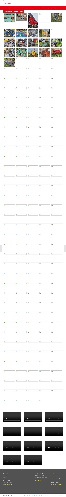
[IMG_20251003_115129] (45, 277)
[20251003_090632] (45, 131)
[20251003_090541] (21, 131)
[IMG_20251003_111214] (45, 258)
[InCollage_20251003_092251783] (21, 404)
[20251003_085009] (21, 72)
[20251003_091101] (45, 150)
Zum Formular (38, 480)
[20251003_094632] (21, 384)
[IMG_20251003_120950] (33, 287)
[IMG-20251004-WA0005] (57, 326)
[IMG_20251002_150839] (57, 170)
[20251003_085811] (21, 111)
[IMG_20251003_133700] (33, 316)
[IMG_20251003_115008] (21, 277)
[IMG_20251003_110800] (45, 248)
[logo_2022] (7, 3)
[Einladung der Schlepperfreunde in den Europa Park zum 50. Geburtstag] (65, 248)
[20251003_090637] (57, 131)
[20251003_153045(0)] (9, 394)
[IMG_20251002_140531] (21, 170)
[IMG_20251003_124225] (57, 297)
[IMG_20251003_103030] (21, 218)
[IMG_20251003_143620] (33, 336)
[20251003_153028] (9, 384)
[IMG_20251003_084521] (9, 189)
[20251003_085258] (9, 82)
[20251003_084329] (9, 43)
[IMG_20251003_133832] (57, 316)
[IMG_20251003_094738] (45, 199)
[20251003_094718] (21, 394)
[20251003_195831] (45, 404)
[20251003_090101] (21, 121)
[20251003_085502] (9, 101)
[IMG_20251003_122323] (57, 287)
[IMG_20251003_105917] (57, 238)
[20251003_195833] (33, 404)
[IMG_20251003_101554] (57, 199)
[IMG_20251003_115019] (33, 277)
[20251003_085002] (9, 72)
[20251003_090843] (45, 140)
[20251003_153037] (45, 365)
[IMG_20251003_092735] (21, 189)
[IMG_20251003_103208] (9, 228)
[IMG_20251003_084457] (57, 179)
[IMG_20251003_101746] (33, 209)
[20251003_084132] (45, 18)
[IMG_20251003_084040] (9, 179)
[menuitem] (4, 8)
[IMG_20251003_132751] (33, 306)
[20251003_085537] (21, 101)
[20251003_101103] (33, 384)
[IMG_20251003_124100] (9, 297)
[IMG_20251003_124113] (21, 297)
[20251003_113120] (33, 394)
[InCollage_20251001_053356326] (57, 394)
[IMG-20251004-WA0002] (33, 326)
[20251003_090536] (9, 131)
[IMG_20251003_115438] (57, 277)
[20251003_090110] (33, 121)
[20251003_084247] (33, 33)
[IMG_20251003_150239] (9, 345)
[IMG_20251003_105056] (45, 228)
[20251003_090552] (33, 131)
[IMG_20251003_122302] (45, 287)
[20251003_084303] (45, 33)
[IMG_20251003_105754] (45, 238)
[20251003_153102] (57, 384)
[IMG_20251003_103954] (21, 228)
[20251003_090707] (21, 140)
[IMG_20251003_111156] (33, 258)
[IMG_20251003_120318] (9, 287)
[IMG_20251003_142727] (9, 326)
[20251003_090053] (9, 121)
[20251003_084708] (57, 53)
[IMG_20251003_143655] (45, 336)
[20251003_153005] (33, 375)
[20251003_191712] (45, 345)
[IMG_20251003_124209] (45, 297)
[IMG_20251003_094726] (33, 199)
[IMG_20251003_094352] (45, 189)
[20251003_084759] (45, 62)
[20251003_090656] (9, 140)
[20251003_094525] (21, 365)
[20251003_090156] (57, 345)
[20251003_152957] (9, 375)
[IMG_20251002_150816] (45, 170)
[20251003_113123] (45, 394)
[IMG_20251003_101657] (21, 209)
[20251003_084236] (21, 33)
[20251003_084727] (9, 62)
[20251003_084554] (9, 53)
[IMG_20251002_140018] (33, 160)
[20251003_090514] (57, 121)
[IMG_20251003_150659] (21, 345)
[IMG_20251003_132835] (45, 306)
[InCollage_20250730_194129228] (9, 18)
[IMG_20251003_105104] (57, 228)
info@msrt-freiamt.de (7, 484)
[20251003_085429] (33, 92)
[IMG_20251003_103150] (45, 218)
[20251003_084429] (45, 43)
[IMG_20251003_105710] (33, 238)
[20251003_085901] (33, 111)
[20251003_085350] (45, 82)
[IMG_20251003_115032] (57, 267)
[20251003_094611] (45, 355)
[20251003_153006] (45, 375)
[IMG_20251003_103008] (9, 218)
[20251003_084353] (21, 43)
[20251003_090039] (57, 111)
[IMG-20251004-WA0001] (21, 336)
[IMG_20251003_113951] (9, 267)
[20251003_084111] (21, 17)
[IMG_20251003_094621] (9, 199)
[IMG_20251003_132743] (21, 306)
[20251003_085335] (33, 82)
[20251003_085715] (45, 101)
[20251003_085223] (45, 72)
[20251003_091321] (9, 160)
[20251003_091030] (21, 150)
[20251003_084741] (21, 62)
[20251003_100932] (57, 365)
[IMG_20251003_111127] (21, 258)
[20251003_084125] (33, 20)
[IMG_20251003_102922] (57, 209)
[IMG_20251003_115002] (9, 277)
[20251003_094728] (21, 375)
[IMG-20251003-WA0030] (57, 355)
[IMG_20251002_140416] (9, 170)
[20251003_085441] (45, 92)
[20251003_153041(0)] (45, 384)
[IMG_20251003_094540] (57, 189)
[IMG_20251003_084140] (33, 179)
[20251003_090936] (57, 140)
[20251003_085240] (57, 72)
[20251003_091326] (21, 160)
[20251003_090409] (21, 355)
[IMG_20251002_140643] (33, 170)
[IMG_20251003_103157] (57, 218)
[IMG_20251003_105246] (9, 238)
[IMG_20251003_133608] (21, 316)
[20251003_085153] (33, 72)
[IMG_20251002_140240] (57, 160)
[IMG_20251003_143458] (9, 336)
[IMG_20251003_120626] (21, 287)
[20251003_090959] (9, 150)
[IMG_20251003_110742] (33, 248)
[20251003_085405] (9, 92)
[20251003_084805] (57, 62)
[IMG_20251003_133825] (45, 316)
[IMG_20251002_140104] (45, 160)
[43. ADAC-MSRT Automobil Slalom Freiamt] (1, 248)
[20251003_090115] (45, 121)
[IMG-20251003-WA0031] (9, 365)
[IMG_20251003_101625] (9, 209)
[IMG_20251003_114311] (45, 267)
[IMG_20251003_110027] (9, 248)
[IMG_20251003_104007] (33, 228)
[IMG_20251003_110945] (9, 258)
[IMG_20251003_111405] (57, 258)
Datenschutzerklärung (55, 478)
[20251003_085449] (57, 92)
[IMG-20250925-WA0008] (9, 355)
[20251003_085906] (45, 111)
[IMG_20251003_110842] (57, 248)
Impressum (53, 475)
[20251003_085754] (9, 111)
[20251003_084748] (33, 62)
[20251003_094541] (33, 355)
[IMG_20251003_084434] (45, 179)
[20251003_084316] (57, 33)
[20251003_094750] (33, 365)
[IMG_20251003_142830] (21, 326)
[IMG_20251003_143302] (45, 326)
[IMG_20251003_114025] (21, 267)
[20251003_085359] (57, 82)
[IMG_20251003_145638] (57, 336)
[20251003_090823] (33, 140)
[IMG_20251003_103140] (33, 218)
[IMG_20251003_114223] (33, 267)
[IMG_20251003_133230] (57, 306)
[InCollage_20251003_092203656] (9, 404)
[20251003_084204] (57, 18)
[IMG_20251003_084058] (21, 179)
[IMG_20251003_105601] (21, 238)
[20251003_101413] (33, 345)
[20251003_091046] (33, 150)
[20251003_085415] (21, 92)
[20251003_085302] (21, 82)
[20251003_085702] (33, 101)
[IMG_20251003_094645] (21, 199)
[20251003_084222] (9, 33)
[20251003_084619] (33, 53)
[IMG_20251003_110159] (21, 248)
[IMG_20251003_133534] (9, 316)
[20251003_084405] (33, 43)
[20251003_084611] (21, 53)
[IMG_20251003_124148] (33, 297)
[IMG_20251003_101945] (45, 209)
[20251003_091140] (57, 150)
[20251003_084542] (57, 43)
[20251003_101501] (57, 375)
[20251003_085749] (57, 101)
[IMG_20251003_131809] (9, 306)
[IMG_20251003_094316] (33, 189)
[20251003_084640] (45, 53)
